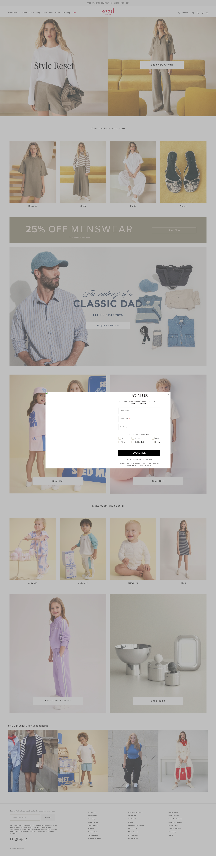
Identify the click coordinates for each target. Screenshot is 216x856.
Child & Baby (140, 442)
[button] (168, 394)
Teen (124, 442)
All (123, 438)
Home (157, 442)
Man (157, 438)
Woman (138, 438)
